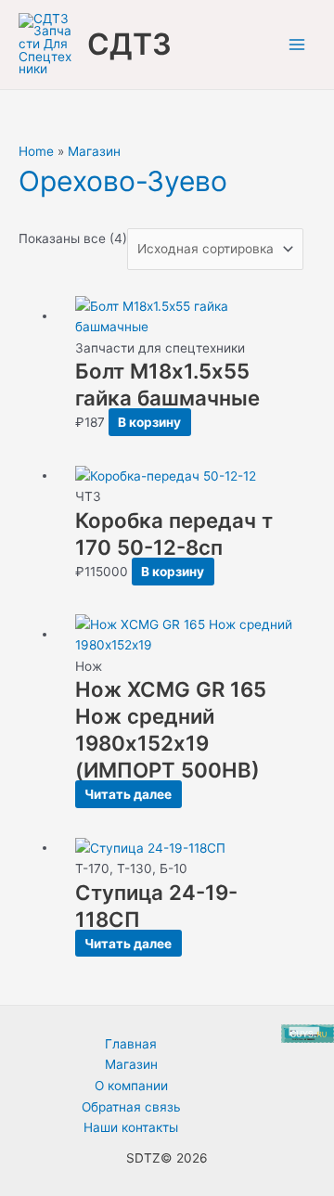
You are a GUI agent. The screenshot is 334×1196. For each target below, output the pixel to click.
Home (36, 151)
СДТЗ (129, 44)
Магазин (94, 151)
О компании (131, 1085)
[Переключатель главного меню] (297, 45)
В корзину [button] (149, 422)
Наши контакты (131, 1127)
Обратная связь (131, 1107)
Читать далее (128, 794)
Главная (131, 1043)
